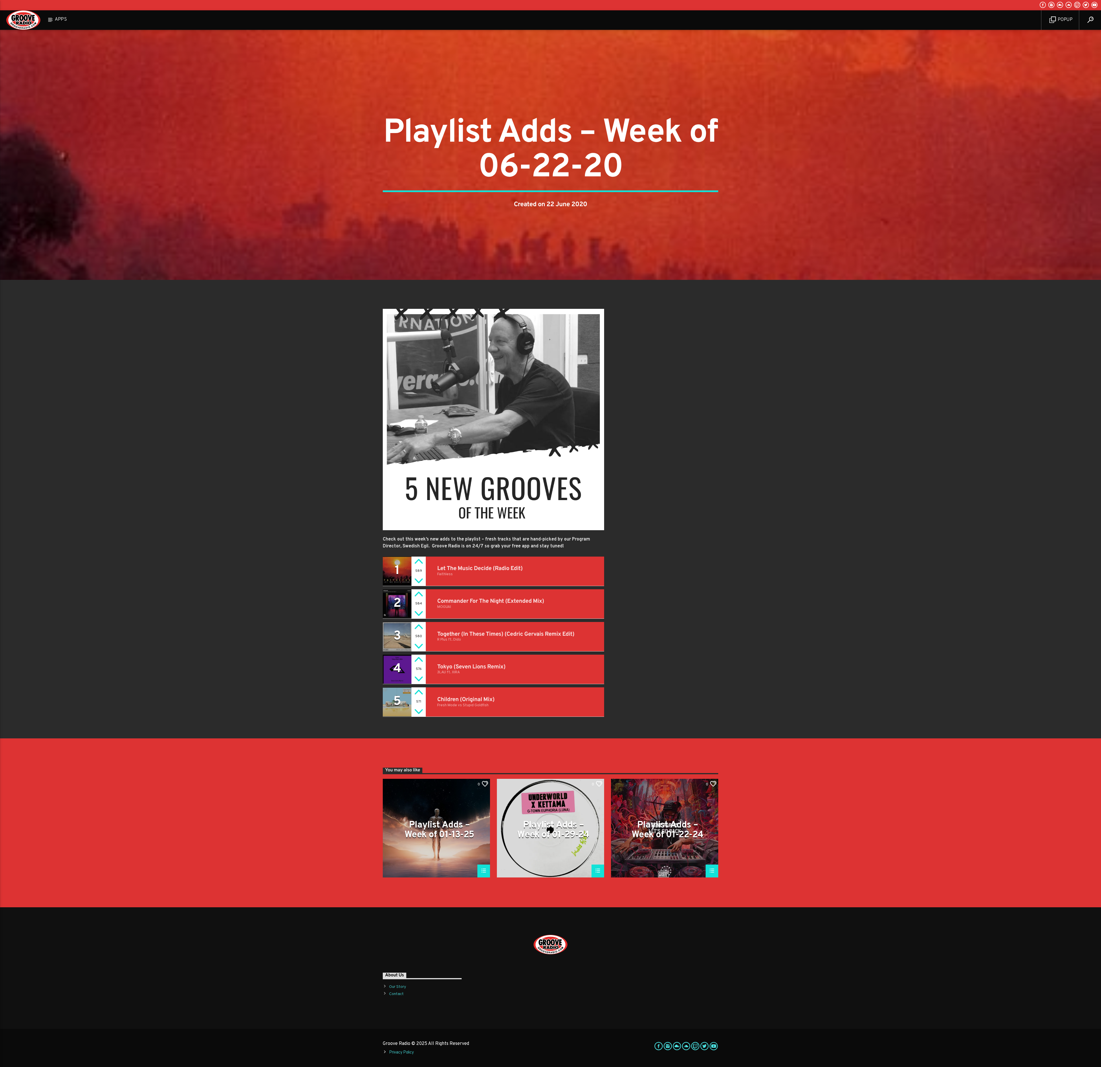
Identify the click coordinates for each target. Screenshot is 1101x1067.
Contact (396, 994)
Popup (1065, 20)
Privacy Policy (401, 1052)
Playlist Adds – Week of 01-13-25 (439, 830)
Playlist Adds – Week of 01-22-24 (667, 830)
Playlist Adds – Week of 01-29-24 (553, 830)
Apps (61, 19)
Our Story (397, 986)
